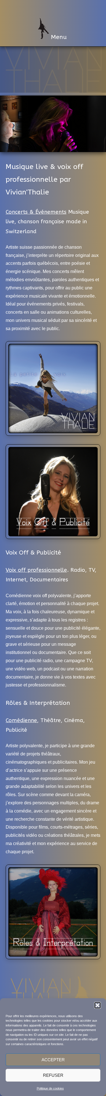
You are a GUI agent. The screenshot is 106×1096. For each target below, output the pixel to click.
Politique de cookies (50, 1088)
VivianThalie (53, 8)
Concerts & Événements (36, 212)
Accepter (53, 1059)
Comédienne (21, 720)
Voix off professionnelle (36, 570)
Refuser (53, 1075)
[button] (97, 1005)
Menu (58, 30)
